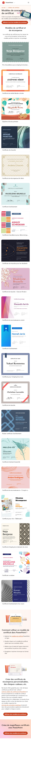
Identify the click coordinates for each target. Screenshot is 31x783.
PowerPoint (9, 2)
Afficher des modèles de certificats (15, 714)
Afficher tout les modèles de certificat (15, 22)
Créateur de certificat (13, 7)
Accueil (3, 7)
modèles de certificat (17, 636)
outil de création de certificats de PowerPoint (14, 691)
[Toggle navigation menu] (28, 2)
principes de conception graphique (11, 705)
